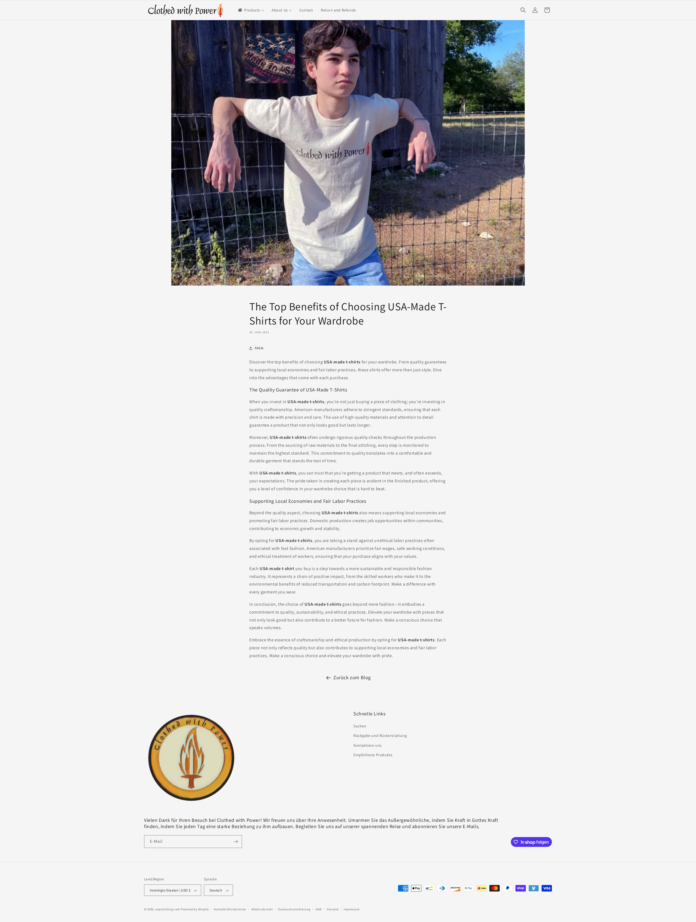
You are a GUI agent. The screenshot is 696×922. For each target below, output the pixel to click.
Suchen (359, 726)
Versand (332, 909)
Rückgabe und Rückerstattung (380, 735)
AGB (318, 909)
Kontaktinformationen (230, 909)
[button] (523, 10)
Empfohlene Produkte (372, 754)
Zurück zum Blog (352, 677)
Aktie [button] (259, 347)
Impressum (351, 909)
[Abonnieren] (236, 841)
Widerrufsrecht (262, 909)
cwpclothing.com (167, 909)
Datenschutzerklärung (294, 909)
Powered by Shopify (195, 909)
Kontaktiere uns (367, 745)
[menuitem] (250, 10)
